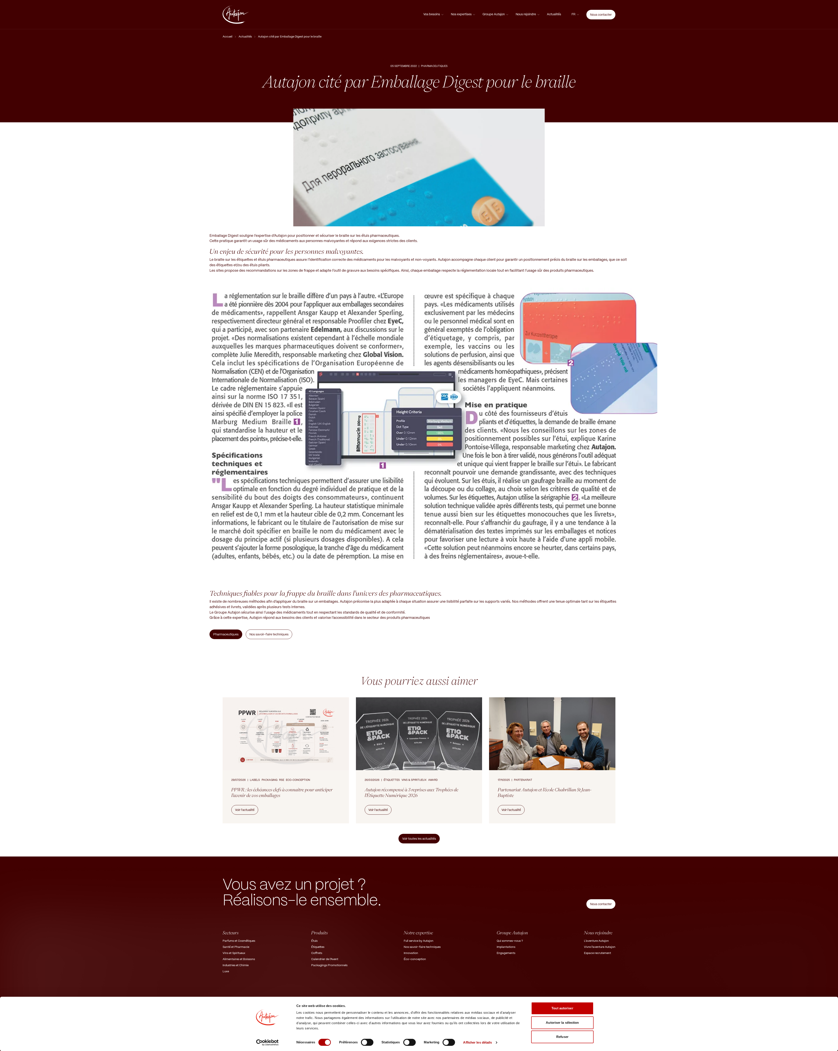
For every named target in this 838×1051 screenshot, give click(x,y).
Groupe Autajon (494, 14)
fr (573, 14)
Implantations (506, 947)
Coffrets (316, 953)
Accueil (227, 36)
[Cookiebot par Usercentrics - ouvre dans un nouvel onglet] (267, 1042)
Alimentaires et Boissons (239, 959)
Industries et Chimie (236, 965)
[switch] (367, 1042)
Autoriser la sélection (562, 1022)
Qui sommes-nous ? (510, 941)
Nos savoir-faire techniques (422, 947)
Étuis (314, 941)
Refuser (562, 1037)
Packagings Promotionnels (329, 965)
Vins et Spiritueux (234, 953)
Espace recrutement (597, 953)
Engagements (506, 953)
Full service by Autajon (418, 941)
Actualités (554, 14)
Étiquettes (317, 947)
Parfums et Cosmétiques (239, 941)
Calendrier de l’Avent (324, 959)
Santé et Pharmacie (236, 947)
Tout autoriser (562, 1008)
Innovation (411, 953)
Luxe (226, 971)
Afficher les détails (477, 1042)
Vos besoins (431, 14)
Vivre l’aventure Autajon (599, 947)
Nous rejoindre (526, 14)
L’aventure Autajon (596, 941)
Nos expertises (461, 14)
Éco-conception (415, 959)
